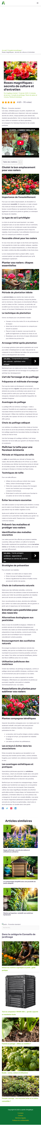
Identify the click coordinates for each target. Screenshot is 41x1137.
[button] (11, 108)
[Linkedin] (15, 808)
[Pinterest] (11, 808)
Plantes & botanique (15, 97)
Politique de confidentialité (20, 1120)
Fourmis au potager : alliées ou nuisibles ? (16, 1044)
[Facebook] (3, 808)
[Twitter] (7, 808)
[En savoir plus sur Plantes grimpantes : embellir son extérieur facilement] (20, 899)
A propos (20, 1113)
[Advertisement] (20, 27)
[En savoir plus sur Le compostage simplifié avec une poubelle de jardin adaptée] (20, 868)
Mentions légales (20, 1118)
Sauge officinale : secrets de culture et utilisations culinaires (16, 851)
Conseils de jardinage (18, 95)
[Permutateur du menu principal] (37, 3)
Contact (20, 1115)
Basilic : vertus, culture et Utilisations (15, 1073)
